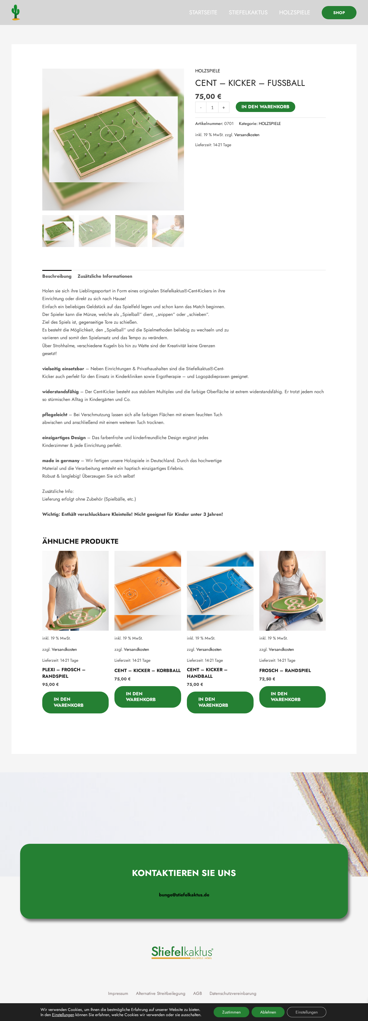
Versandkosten (247, 135)
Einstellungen (63, 1014)
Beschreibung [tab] (57, 276)
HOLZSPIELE (294, 12)
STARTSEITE (203, 12)
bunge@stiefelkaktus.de (184, 894)
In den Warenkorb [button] (69, 702)
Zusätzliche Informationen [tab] (105, 276)
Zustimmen (231, 1012)
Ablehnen (268, 1012)
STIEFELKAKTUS (248, 12)
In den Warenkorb (265, 106)
